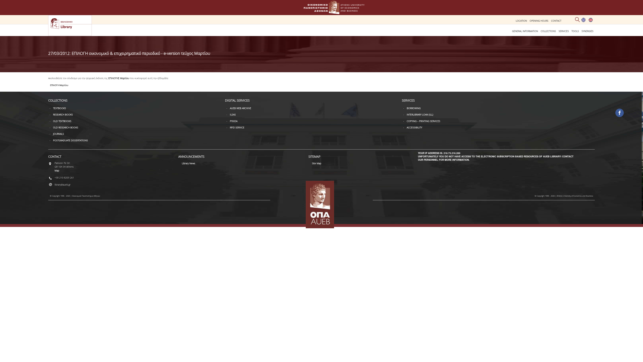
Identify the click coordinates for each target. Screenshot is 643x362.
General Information (525, 31)
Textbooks (59, 108)
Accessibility (414, 127)
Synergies (587, 31)
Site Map (316, 163)
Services (564, 31)
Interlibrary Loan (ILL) (420, 114)
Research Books (63, 114)
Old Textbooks (62, 121)
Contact (556, 20)
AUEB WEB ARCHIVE (240, 108)
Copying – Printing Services (423, 121)
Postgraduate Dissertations (70, 140)
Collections (548, 31)
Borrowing (414, 108)
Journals (58, 133)
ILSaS (233, 114)
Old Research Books (65, 127)
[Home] (321, 12)
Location (521, 20)
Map (57, 170)
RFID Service (237, 127)
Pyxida (233, 121)
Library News (188, 163)
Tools (575, 31)
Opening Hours (539, 20)
